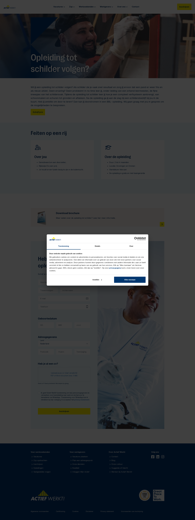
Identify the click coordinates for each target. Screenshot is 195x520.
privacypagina (115, 268)
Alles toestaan (129, 280)
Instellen (96, 280)
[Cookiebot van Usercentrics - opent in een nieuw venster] (136, 238)
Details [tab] (97, 246)
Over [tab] (131, 246)
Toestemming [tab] (63, 246)
